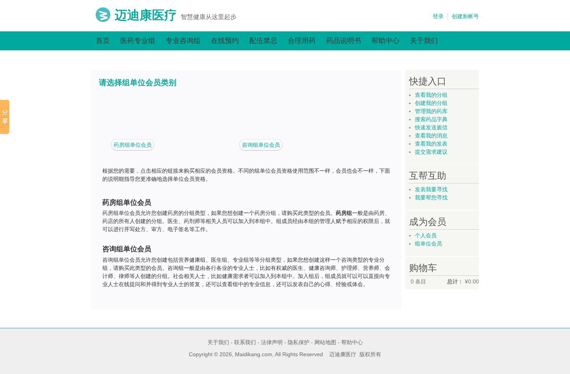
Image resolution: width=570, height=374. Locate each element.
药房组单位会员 (133, 145)
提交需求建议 (431, 152)
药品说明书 (343, 41)
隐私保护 (298, 342)
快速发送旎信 (431, 127)
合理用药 (302, 41)
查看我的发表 (431, 144)
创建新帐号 (465, 16)
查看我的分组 (431, 95)
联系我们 (245, 342)
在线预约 (225, 41)
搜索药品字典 (431, 119)
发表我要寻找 (431, 189)
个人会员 (426, 235)
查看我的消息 (431, 135)
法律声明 (272, 342)
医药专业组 (137, 41)
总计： (455, 281)
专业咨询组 (183, 41)
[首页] (103, 20)
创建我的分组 (431, 103)
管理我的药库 (431, 111)
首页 (103, 41)
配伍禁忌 (263, 41)
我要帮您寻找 (431, 197)
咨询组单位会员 (261, 145)
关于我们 (424, 41)
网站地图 (325, 342)
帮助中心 (385, 41)
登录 (438, 16)
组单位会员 (428, 243)
